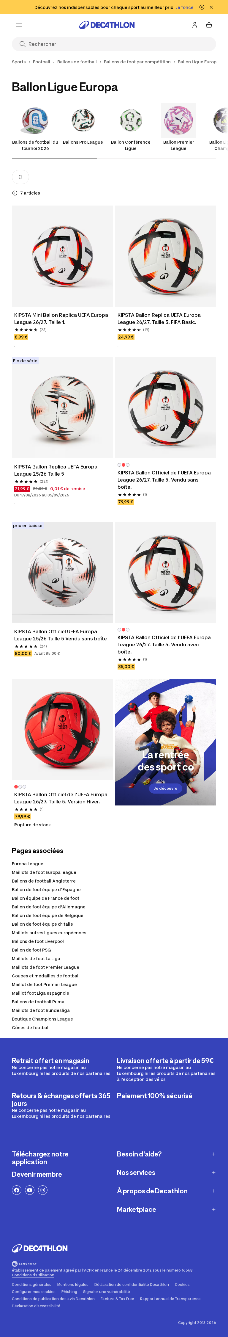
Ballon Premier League (178, 145)
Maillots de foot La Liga (36, 958)
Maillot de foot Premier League (44, 984)
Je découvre (165, 788)
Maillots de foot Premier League (45, 967)
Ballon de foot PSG (31, 949)
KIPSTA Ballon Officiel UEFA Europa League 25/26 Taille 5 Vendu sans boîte (60, 635)
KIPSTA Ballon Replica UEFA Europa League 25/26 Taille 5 (56, 470)
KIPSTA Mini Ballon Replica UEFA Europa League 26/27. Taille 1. (61, 318)
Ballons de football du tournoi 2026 (35, 145)
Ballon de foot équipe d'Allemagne (49, 906)
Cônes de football (31, 1027)
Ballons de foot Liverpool (38, 941)
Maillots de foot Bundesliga (41, 1010)
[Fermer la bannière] (211, 7)
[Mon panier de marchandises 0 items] (209, 25)
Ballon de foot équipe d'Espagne (46, 889)
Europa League (27, 863)
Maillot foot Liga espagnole (40, 993)
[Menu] (19, 25)
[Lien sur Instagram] (43, 1190)
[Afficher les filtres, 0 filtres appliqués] (20, 177)
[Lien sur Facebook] (16, 1190)
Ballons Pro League (83, 142)
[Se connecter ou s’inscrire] (195, 25)
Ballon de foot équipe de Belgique (47, 915)
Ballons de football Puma (38, 1001)
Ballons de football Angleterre (44, 880)
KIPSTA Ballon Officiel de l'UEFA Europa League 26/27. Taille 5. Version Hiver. (61, 798)
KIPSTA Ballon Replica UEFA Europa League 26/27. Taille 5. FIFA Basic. (160, 318)
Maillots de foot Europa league (44, 872)
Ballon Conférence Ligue (131, 145)
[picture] (62, 256)
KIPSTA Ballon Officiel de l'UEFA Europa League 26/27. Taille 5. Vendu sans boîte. (165, 480)
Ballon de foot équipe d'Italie (42, 924)
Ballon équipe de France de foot (45, 898)
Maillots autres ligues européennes (49, 932)
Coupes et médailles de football (46, 975)
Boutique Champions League (42, 1018)
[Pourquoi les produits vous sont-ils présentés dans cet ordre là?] (15, 193)
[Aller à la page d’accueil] (107, 25)
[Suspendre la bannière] (202, 7)
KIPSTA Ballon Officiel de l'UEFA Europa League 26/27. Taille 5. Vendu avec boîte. (165, 644)
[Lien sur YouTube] (29, 1190)
